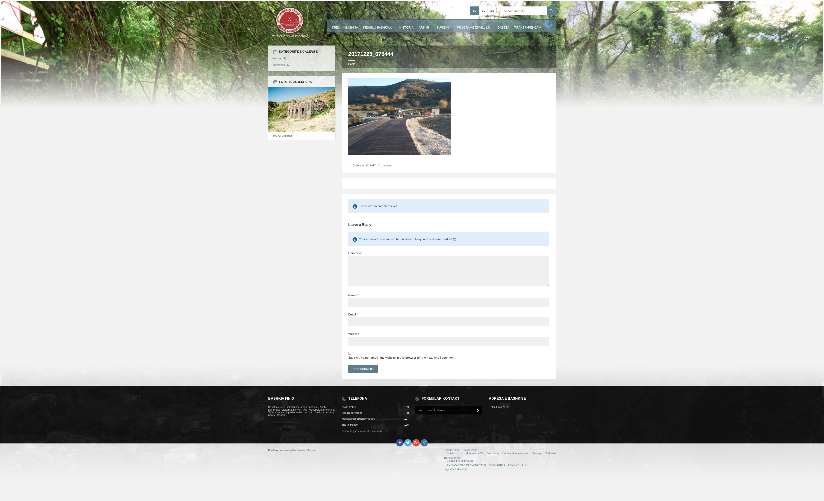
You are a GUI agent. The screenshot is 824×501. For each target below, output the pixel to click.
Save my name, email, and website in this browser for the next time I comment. (401, 357)
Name (353, 295)
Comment (355, 253)
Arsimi (424, 27)
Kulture (277, 58)
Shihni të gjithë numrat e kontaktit (362, 431)
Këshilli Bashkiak (377, 27)
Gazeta (503, 27)
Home (351, 63)
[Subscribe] (478, 410)
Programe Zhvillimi (473, 27)
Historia (406, 27)
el (483, 10)
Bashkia (351, 27)
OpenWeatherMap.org (303, 450)
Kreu (336, 27)
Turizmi (443, 27)
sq (474, 10)
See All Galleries (283, 135)
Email (353, 314)
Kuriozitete (279, 64)
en (492, 10)
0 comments (386, 165)
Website (353, 333)
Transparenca (526, 27)
